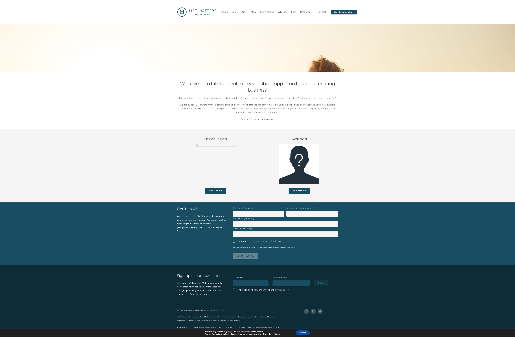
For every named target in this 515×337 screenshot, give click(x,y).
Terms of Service (285, 247)
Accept (303, 333)
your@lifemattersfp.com (190, 227)
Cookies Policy (207, 310)
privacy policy (289, 241)
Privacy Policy (272, 247)
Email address (280, 277)
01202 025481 (194, 223)
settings (276, 334)
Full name (238, 277)
